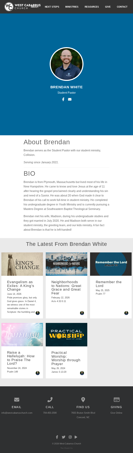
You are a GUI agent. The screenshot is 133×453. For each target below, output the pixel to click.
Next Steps (52, 6)
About (35, 6)
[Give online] (116, 399)
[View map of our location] (83, 399)
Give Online (116, 413)
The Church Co (66, 448)
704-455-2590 (50, 413)
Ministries (71, 6)
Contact (122, 6)
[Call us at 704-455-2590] (50, 399)
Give (108, 6)
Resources (92, 6)
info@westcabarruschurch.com (16, 413)
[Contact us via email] (16, 399)
